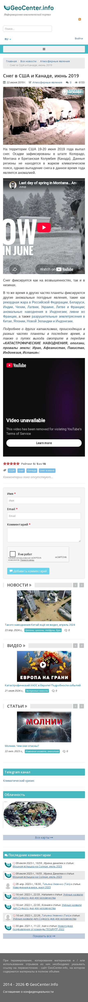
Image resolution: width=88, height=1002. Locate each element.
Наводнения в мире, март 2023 (32, 887)
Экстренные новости (37, 690)
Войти (79, 38)
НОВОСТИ (18, 585)
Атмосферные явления (47, 82)
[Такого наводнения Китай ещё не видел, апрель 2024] (44, 605)
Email (12, 509)
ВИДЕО (15, 645)
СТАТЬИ (16, 706)
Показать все (42, 936)
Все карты (42, 837)
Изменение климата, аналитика (42, 751)
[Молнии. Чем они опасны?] (44, 727)
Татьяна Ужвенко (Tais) (56, 884)
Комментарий (18, 524)
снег (21, 470)
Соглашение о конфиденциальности (28, 992)
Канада (31, 470)
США (12, 470)
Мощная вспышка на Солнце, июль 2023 (37, 866)
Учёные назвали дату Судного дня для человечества (48, 896)
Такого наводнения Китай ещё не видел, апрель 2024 (40, 625)
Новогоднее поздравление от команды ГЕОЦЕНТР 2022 (43, 927)
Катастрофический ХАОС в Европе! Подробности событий (43, 685)
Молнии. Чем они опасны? (22, 746)
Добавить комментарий (29, 571)
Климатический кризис (19, 781)
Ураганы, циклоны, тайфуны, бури (43, 630)
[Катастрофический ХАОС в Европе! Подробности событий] (44, 666)
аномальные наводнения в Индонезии (35, 311)
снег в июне (47, 470)
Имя (11, 494)
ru (6, 39)
